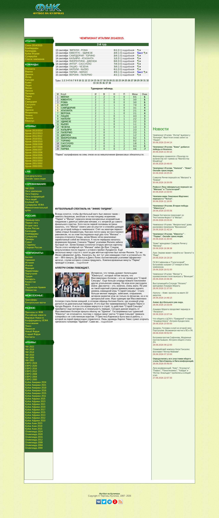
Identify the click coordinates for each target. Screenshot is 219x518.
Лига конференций (34, 196)
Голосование (31, 323)
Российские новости (35, 315)
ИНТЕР (73, 64)
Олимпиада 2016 (34, 437)
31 (144, 80)
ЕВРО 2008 (31, 374)
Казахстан (30, 282)
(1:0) (118, 53)
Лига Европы (31, 194)
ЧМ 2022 (29, 346)
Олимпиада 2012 (34, 439)
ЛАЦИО (73, 66)
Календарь (30, 51)
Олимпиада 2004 (34, 445)
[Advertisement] (87, 26)
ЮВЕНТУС (74, 53)
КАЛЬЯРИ (74, 58)
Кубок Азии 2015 (33, 429)
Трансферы (31, 300)
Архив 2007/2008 (33, 147)
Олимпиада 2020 (34, 434)
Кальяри (29, 80)
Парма (28, 96)
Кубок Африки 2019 (35, 407)
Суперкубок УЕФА (34, 205)
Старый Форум (32, 334)
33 (94, 83)
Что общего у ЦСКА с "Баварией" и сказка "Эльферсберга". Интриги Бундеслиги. (173, 320)
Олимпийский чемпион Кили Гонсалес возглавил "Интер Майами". (171, 350)
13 (89, 80)
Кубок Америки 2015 (35, 393)
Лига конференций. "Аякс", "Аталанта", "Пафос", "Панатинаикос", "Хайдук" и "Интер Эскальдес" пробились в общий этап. (172, 372)
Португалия (31, 273)
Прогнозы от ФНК (34, 312)
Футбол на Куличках (109, 494)
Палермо (29, 93)
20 (110, 80)
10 (80, 80)
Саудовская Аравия (35, 287)
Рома (27, 99)
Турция (28, 276)
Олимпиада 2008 (34, 442)
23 (120, 80)
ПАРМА (73, 72)
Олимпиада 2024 (34, 431)
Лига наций (31, 199)
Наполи (29, 90)
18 (104, 80)
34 (97, 83)
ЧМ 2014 (29, 352)
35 (100, 83)
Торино (28, 107)
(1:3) (118, 72)
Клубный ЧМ (31, 202)
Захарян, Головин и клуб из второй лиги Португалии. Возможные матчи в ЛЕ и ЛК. (173, 329)
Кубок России (32, 228)
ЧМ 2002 (29, 360)
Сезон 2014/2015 (33, 45)
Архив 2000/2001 (33, 166)
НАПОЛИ (74, 69)
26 (129, 80)
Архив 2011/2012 (33, 136)
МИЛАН (83, 72)
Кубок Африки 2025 (35, 398)
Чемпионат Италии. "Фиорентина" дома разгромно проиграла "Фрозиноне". (172, 225)
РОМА (84, 50)
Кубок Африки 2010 (35, 420)
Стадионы (30, 244)
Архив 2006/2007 (33, 149)
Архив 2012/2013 (33, 133)
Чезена (29, 115)
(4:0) (118, 64)
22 (116, 80)
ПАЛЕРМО (86, 75)
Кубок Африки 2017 (35, 409)
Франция (29, 268)
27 (132, 80)
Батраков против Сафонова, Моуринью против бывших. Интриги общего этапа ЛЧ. (172, 340)
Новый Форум (32, 331)
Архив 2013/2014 (33, 130)
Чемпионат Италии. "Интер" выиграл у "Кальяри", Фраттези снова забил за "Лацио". (171, 137)
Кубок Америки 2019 (35, 387)
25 (126, 80)
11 (83, 80)
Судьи (28, 242)
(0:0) (118, 61)
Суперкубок (31, 56)
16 (98, 80)
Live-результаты (33, 176)
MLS (27, 284)
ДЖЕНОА (92, 61)
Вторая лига (31, 225)
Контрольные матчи (35, 302)
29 (138, 80)
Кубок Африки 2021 (35, 404)
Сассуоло (30, 104)
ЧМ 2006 (29, 357)
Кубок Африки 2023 (35, 401)
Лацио (28, 85)
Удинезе (29, 110)
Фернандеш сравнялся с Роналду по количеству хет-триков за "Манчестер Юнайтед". (171, 158)
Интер (28, 77)
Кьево (28, 82)
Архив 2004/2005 (33, 155)
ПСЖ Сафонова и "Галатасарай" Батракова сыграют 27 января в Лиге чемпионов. (171, 264)
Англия (29, 257)
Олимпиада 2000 (34, 448)
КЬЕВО (84, 69)
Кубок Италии (32, 53)
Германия (30, 260)
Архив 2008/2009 (33, 144)
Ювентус (29, 121)
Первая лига (31, 223)
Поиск (28, 326)
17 (101, 80)
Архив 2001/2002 (33, 163)
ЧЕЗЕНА (83, 66)
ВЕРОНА (74, 75)
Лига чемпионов (33, 191)
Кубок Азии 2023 (33, 423)
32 (147, 80)
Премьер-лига (32, 220)
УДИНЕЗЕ (87, 53)
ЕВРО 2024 (31, 363)
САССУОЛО (85, 64)
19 (107, 80)
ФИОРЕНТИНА (77, 61)
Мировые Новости (34, 317)
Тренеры (29, 239)
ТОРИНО (90, 55)
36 (103, 83)
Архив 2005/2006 (33, 152)
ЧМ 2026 (29, 188)
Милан (28, 88)
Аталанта (30, 69)
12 (86, 80)
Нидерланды (31, 271)
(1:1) (118, 75)
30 (141, 80)
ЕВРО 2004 (31, 376)
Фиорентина (31, 112)
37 (106, 83)
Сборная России (33, 247)
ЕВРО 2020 (31, 366)
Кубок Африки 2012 (35, 418)
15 (95, 80)
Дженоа (29, 74)
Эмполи (29, 118)
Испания (29, 262)
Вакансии (30, 328)
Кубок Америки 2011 (35, 396)
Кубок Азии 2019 (33, 426)
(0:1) (118, 50)
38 (109, 83)
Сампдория (31, 101)
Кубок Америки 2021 (35, 385)
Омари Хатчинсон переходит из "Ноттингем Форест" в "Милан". (168, 216)
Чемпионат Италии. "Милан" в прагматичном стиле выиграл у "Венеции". (173, 275)
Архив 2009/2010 (33, 141)
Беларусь (30, 279)
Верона (29, 71)
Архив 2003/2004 (33, 158)
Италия (29, 265)
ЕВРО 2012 (31, 371)
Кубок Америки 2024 (35, 382)
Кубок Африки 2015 (35, 412)
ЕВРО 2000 (31, 379)
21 (113, 80)
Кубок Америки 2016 (35, 390)
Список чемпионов (34, 59)
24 (123, 80)
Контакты (30, 337)
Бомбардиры (31, 48)
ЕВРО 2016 (31, 368)
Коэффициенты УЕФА (36, 320)
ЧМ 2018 (29, 349)
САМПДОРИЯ (76, 55)
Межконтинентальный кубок (36, 209)
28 (135, 80)
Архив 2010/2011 (33, 139)
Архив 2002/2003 (33, 160)
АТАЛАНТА (88, 58)
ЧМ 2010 (29, 355)
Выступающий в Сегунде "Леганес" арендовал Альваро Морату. (170, 284)
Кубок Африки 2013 (35, 415)
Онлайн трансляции (35, 178)
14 (92, 80)
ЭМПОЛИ (74, 50)
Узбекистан (31, 290)
